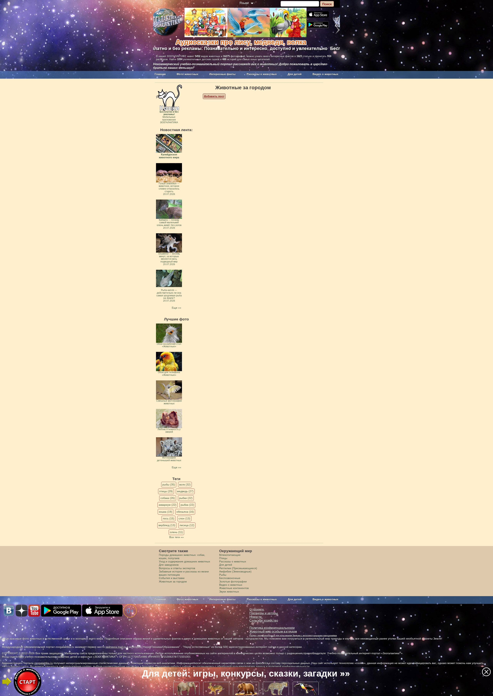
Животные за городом (173, 581)
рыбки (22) (186, 498)
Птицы (223, 558)
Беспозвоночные (229, 578)
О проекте (256, 609)
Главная (160, 74)
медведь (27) (185, 491)
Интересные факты (222, 74)
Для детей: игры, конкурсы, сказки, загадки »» (246, 673)
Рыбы (222, 574)
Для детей (295, 74)
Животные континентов (234, 588)
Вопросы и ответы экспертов (177, 568)
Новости (255, 616)
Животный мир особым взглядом (273, 631)
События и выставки (171, 578)
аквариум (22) (167, 504)
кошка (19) (165, 511)
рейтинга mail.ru (116, 646)
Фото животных (187, 74)
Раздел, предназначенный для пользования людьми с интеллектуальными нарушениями (293, 635)
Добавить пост (214, 96)
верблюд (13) (166, 525)
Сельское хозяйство (263, 620)
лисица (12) (186, 525)
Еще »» (176, 307)
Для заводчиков (169, 564)
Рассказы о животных (262, 74)
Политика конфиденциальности (272, 627)
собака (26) (167, 498)
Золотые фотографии (233, 581)
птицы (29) (166, 491)
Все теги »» (176, 537)
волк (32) (185, 484)
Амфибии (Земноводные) (235, 571)
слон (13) (184, 518)
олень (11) (176, 532)
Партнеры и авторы (263, 613)
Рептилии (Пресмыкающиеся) (238, 568)
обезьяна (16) (185, 511)
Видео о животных (325, 74)
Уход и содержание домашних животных (184, 561)
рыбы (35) (168, 484)
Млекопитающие (230, 554)
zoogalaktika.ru (43, 663)
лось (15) (168, 518)
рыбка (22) (187, 504)
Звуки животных (229, 591)
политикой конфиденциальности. (289, 666)
